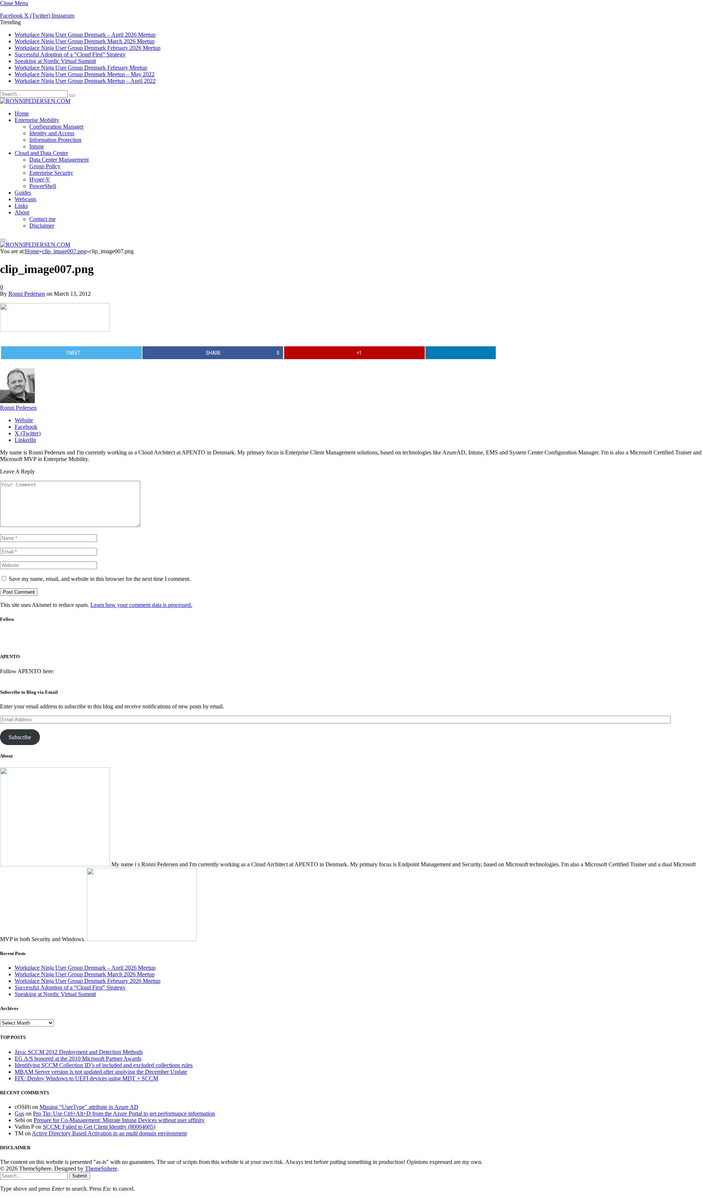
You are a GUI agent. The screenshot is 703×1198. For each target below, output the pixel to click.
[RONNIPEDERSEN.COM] (35, 101)
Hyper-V (39, 179)
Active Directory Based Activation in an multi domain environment (109, 1133)
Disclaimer (41, 225)
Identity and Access (51, 133)
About (22, 212)
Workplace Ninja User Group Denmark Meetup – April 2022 (85, 81)
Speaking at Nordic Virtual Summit (55, 61)
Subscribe (19, 737)
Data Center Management (59, 159)
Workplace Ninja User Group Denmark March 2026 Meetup (85, 41)
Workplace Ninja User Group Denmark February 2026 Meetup (87, 48)
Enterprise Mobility (37, 120)
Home (22, 113)
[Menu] (3, 240)
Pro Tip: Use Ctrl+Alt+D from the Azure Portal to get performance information (124, 1113)
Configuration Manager (56, 127)
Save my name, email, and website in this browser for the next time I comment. (100, 579)
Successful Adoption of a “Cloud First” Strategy (70, 54)
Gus (19, 1113)
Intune (36, 146)
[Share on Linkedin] (460, 352)
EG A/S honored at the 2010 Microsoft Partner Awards (78, 1058)
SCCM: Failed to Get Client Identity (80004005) (99, 1127)
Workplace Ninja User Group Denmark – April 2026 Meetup (85, 35)
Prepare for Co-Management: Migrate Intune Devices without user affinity (119, 1120)
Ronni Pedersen (26, 294)
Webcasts (25, 199)
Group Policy (44, 166)
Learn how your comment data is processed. (141, 605)
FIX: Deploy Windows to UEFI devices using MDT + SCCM (86, 1078)
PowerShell (42, 186)
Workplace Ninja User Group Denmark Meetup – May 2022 (85, 74)
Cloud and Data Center (41, 153)
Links (21, 206)
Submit (79, 1176)
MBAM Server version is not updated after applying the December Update (101, 1072)
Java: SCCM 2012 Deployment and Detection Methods (79, 1052)
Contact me (42, 219)
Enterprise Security (51, 173)
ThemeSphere (101, 1168)
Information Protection (55, 140)
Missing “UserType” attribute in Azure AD (89, 1107)
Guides (23, 192)
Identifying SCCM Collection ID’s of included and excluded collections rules (104, 1065)
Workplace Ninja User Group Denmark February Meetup (81, 67)
